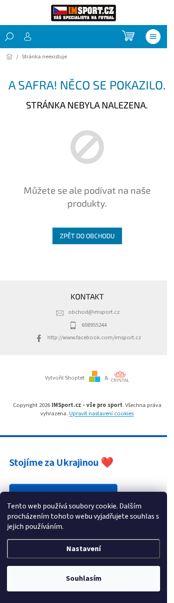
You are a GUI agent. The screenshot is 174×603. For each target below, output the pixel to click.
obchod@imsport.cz (94, 312)
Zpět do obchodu (87, 236)
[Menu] (153, 36)
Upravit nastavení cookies (101, 413)
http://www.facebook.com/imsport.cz (94, 337)
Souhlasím (84, 578)
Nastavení (83, 549)
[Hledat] (9, 36)
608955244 (94, 325)
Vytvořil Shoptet (64, 378)
